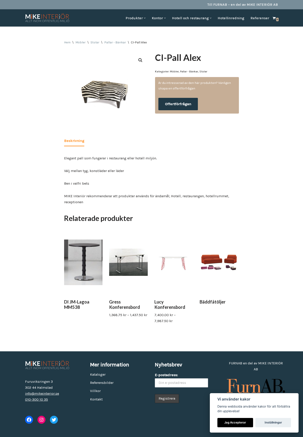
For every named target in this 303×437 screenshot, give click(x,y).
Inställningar (273, 422)
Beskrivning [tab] (74, 141)
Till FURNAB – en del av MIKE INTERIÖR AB (242, 4)
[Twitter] (54, 420)
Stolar (95, 42)
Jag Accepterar (235, 422)
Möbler (80, 42)
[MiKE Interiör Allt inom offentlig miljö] (47, 18)
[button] (145, 18)
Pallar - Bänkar (115, 42)
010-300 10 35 (36, 399)
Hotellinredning (231, 18)
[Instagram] (41, 420)
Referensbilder (102, 383)
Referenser (259, 18)
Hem (67, 42)
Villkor (95, 391)
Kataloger (98, 374)
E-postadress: (166, 375)
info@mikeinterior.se (42, 393)
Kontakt (96, 399)
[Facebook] (29, 420)
